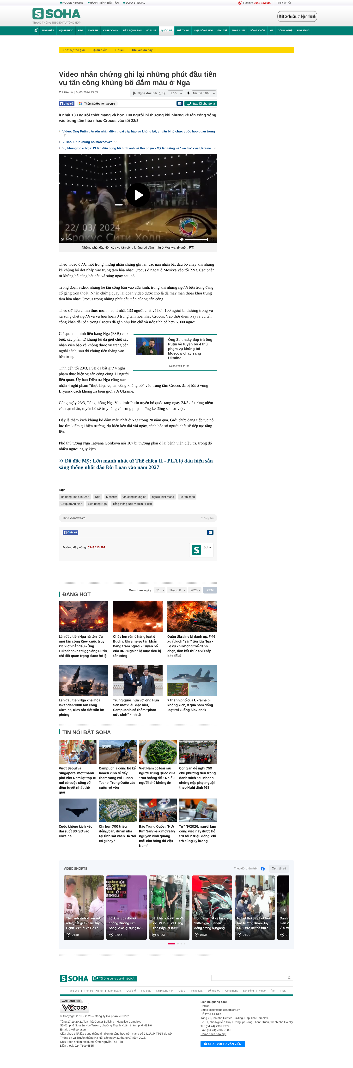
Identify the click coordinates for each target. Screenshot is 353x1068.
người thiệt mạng (163, 497)
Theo (138, 518)
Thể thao (183, 30)
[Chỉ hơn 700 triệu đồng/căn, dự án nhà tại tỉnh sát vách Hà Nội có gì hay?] (118, 810)
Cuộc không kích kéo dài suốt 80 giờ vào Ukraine (75, 831)
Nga (97, 497)
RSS (283, 991)
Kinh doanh (110, 30)
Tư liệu (119, 50)
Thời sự (93, 30)
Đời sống (303, 30)
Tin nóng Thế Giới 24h (75, 497)
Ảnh (273, 991)
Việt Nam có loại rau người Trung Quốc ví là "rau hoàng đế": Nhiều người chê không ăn (157, 775)
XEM (210, 590)
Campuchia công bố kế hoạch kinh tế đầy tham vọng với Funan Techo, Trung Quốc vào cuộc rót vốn (117, 778)
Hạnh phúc (66, 30)
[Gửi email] (179, 103)
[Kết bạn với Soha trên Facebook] (196, 550)
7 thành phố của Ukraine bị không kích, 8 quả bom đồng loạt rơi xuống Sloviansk (190, 705)
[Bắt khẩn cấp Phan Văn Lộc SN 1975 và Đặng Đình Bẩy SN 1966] (169, 907)
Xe (271, 30)
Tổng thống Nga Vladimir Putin (132, 504)
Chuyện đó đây (142, 50)
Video (262, 991)
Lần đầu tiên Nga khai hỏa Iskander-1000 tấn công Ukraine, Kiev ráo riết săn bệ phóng (81, 707)
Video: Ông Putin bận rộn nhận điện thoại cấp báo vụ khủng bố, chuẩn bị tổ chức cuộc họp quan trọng (138, 131)
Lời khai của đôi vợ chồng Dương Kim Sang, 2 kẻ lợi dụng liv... (126, 923)
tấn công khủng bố (134, 497)
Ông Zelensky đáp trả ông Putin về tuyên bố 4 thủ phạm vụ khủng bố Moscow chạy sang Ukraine (190, 349)
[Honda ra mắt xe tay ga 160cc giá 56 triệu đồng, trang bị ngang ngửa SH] (212, 907)
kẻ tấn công (187, 497)
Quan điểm (99, 50)
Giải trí (222, 30)
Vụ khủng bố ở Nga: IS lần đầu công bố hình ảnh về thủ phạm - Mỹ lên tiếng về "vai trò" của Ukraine (137, 148)
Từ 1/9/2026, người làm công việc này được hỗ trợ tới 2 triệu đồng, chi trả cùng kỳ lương (197, 833)
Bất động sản (132, 30)
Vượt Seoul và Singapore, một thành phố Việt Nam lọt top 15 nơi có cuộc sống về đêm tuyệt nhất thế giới (77, 780)
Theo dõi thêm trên (246, 868)
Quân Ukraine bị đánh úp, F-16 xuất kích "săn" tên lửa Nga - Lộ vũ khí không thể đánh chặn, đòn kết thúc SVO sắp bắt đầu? (191, 646)
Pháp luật (238, 30)
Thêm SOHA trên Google (99, 103)
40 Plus (151, 30)
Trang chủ (73, 991)
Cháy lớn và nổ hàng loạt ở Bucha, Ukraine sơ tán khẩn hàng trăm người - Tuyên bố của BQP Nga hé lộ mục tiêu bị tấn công (137, 646)
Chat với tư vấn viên (224, 1044)
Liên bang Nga (97, 504)
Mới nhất (48, 30)
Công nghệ (285, 30)
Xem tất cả (279, 868)
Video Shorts (75, 869)
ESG (80, 30)
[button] (171, 943)
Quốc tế (166, 30)
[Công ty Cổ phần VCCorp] (118, 1006)
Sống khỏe (257, 30)
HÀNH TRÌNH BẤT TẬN (104, 2)
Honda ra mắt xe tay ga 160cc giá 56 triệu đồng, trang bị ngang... (211, 923)
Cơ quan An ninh (71, 504)
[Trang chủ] (56, 16)
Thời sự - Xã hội (93, 991)
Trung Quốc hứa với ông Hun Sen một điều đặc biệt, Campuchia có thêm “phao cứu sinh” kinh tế (136, 707)
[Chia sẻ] (66, 103)
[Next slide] (283, 910)
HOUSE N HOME (72, 2)
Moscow (111, 497)
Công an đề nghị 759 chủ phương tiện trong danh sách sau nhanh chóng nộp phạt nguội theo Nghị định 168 (197, 778)
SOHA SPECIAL (135, 2)
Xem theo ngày (140, 590)
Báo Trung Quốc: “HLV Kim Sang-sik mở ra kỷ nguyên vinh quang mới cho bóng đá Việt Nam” (157, 836)
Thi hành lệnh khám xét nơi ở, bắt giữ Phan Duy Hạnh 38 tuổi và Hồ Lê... (83, 923)
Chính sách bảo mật (213, 1034)
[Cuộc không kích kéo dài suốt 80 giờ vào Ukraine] (78, 810)
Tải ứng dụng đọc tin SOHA (116, 978)
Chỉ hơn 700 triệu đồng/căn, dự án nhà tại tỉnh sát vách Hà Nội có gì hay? (117, 833)
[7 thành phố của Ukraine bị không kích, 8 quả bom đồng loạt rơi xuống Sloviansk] (192, 680)
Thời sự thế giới (74, 50)
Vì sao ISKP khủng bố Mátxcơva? (87, 142)
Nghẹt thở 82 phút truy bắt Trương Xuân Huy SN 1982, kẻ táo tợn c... (254, 923)
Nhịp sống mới (203, 30)
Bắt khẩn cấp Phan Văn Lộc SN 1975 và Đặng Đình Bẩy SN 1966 (168, 923)
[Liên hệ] (210, 532)
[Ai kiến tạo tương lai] (296, 16)
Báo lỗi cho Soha (204, 103)
